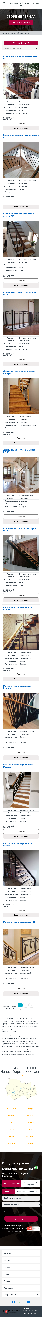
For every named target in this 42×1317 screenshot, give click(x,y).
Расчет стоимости (21, 128)
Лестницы (8, 1288)
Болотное (11, 1143)
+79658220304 (29, 1313)
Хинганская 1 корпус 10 (13, 3)
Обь (11, 1123)
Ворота (7, 1260)
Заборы (7, 1267)
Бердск (30, 1109)
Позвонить (7, 1176)
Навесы (7, 1274)
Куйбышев (30, 1116)
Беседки (7, 1253)
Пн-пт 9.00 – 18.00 (33, 3)
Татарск (31, 1129)
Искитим (11, 1116)
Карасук (11, 1129)
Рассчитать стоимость (21, 22)
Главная (5, 33)
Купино (30, 1143)
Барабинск (31, 1123)
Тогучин (11, 1136)
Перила (12, 33)
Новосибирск (11, 1109)
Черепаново (30, 1136)
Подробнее (21, 123)
